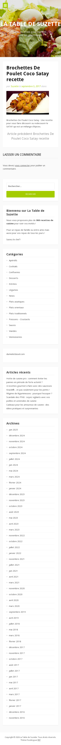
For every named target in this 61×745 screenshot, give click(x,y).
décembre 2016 (17, 711)
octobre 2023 (15, 506)
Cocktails (13, 266)
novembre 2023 (17, 500)
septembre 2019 (17, 611)
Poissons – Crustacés (19, 319)
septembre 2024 (17, 453)
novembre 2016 (17, 717)
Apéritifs (13, 260)
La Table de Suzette (30, 24)
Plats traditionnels (18, 313)
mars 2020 (14, 606)
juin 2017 (13, 676)
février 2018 (15, 641)
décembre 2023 (17, 494)
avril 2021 (14, 576)
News (12, 295)
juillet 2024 (14, 459)
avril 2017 (14, 688)
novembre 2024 (17, 441)
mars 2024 (14, 476)
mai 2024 (13, 470)
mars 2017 (14, 694)
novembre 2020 (17, 588)
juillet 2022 (14, 547)
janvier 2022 (15, 553)
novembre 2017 (17, 653)
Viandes (13, 331)
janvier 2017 (15, 706)
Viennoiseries (15, 336)
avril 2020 (14, 600)
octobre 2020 (15, 594)
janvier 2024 (15, 488)
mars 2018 (14, 635)
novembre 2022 (17, 535)
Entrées (13, 283)
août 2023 (14, 511)
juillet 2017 (14, 670)
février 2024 (15, 482)
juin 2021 (13, 570)
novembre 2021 (17, 559)
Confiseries (14, 272)
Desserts (13, 278)
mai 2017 (13, 682)
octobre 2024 (15, 447)
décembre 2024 (17, 435)
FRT (39, 740)
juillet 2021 (14, 564)
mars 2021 (14, 582)
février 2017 (15, 700)
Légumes (13, 289)
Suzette (15, 86)
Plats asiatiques (16, 301)
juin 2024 (13, 464)
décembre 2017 (17, 647)
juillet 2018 (14, 623)
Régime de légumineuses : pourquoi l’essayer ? (29, 393)
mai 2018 (13, 629)
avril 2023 (14, 523)
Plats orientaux (16, 307)
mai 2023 (13, 517)
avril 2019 (14, 617)
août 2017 (14, 664)
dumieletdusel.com (15, 354)
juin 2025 (13, 429)
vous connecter (22, 165)
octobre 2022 (15, 541)
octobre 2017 (15, 658)
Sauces (12, 325)
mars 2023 (14, 529)
